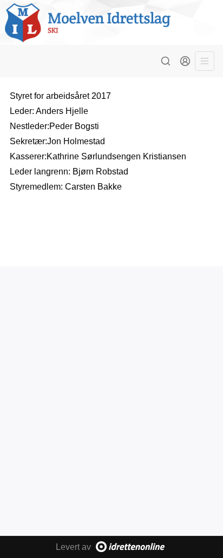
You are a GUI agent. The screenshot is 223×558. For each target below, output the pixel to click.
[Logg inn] (185, 61)
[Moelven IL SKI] (111, 22)
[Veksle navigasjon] (204, 61)
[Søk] (165, 61)
